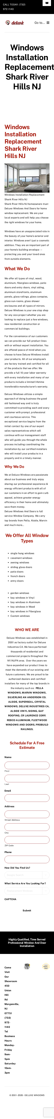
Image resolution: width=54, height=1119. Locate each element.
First (7, 771)
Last (7, 784)
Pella (27, 520)
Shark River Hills (14, 204)
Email (8, 790)
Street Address (12, 820)
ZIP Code (9, 845)
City (7, 833)
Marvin (43, 520)
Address (10, 806)
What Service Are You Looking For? (26, 883)
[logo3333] (15, 21)
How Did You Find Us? (18, 867)
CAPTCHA (10, 899)
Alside (34, 520)
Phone (9, 852)
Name (9, 757)
